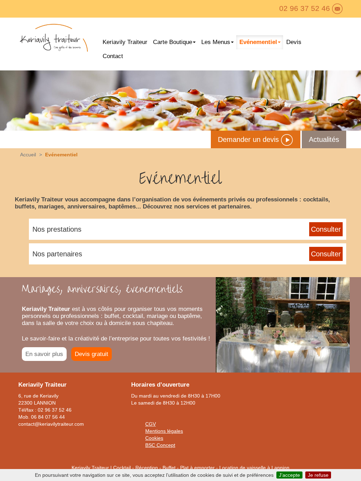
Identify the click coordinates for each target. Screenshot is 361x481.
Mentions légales (164, 431)
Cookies (154, 438)
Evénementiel (258, 42)
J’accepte (289, 475)
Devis (293, 42)
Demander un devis (249, 139)
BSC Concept (160, 445)
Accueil (28, 154)
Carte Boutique (172, 42)
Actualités (324, 139)
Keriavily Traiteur (125, 42)
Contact (113, 56)
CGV (150, 424)
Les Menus (215, 42)
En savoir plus (44, 354)
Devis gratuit (91, 354)
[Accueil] (53, 39)
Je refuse (318, 475)
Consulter (326, 229)
